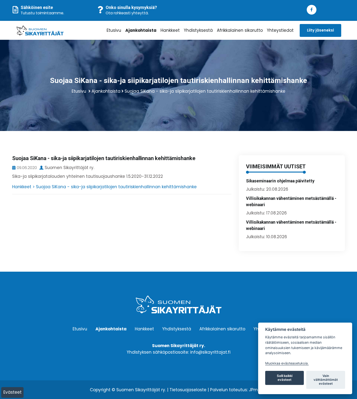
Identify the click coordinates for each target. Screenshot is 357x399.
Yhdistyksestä (198, 30)
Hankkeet (170, 30)
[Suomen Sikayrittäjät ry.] (54, 30)
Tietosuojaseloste (188, 390)
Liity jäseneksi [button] (320, 30)
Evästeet (12, 392)
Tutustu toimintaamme (42, 13)
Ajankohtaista (140, 30)
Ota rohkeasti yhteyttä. (127, 13)
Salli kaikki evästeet (284, 378)
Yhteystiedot (280, 30)
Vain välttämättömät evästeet (326, 379)
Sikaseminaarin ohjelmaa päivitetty (280, 181)
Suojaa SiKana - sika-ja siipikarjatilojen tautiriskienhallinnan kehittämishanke (205, 91)
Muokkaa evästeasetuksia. (287, 363)
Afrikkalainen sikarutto (240, 30)
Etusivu (114, 30)
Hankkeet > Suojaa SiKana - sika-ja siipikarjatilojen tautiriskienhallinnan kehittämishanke (104, 187)
